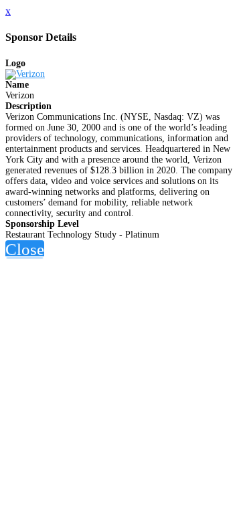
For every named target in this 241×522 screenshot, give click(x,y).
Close (24, 249)
